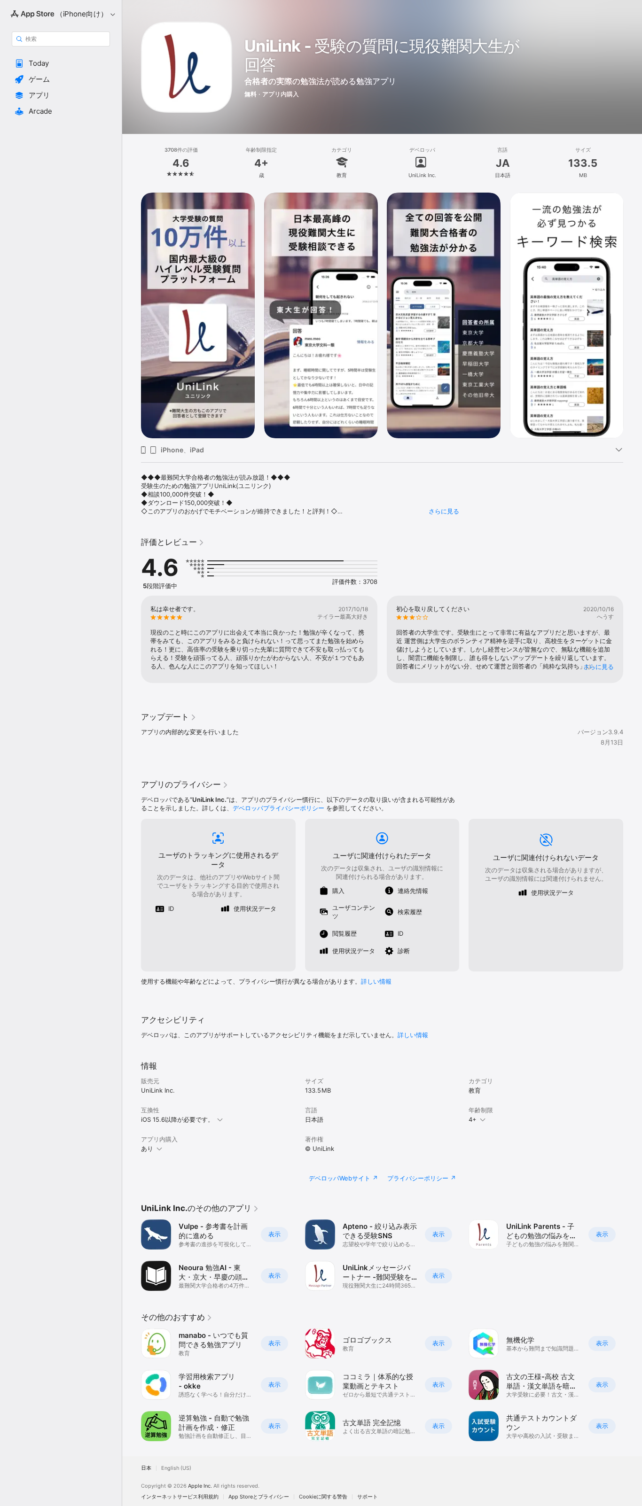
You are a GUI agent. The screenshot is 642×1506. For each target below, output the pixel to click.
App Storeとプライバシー (258, 1496)
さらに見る (444, 511)
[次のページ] (632, 315)
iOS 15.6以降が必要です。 (177, 1119)
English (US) (176, 1468)
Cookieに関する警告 (323, 1496)
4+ (473, 1119)
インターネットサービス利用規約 (180, 1496)
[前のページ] (131, 315)
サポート (367, 1496)
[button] (61, 63)
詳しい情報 (376, 981)
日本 (146, 1468)
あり (147, 1148)
